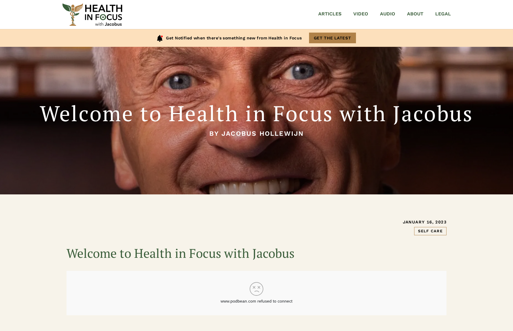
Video (360, 14)
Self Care (430, 231)
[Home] (92, 14)
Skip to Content (30, 25)
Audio (387, 14)
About (415, 14)
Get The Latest (332, 38)
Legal (443, 14)
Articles (329, 14)
